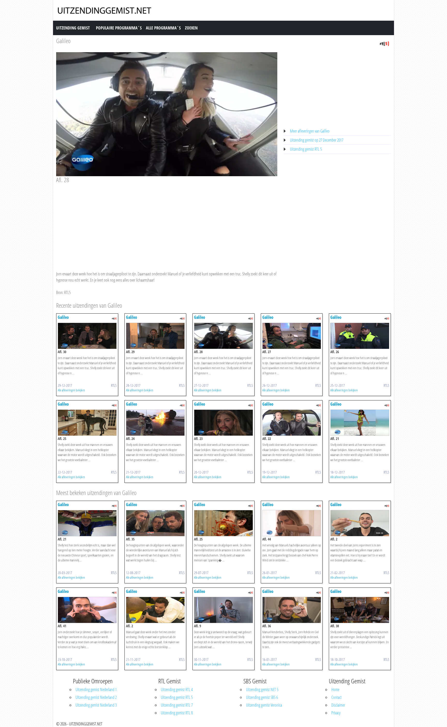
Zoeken (191, 28)
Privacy (335, 713)
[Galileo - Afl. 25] (87, 422)
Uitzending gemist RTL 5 (306, 149)
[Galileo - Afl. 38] (359, 609)
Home (335, 689)
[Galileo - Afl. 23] (223, 422)
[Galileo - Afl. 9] (223, 609)
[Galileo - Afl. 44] (291, 522)
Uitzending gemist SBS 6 (262, 697)
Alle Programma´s (163, 28)
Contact (336, 697)
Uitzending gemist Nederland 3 (96, 705)
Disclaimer (338, 705)
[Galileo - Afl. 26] (359, 335)
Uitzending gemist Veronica (264, 705)
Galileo (63, 40)
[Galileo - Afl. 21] (359, 422)
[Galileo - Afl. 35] (155, 522)
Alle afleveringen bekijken (71, 390)
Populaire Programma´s (119, 28)
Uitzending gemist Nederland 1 (96, 689)
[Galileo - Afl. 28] (223, 335)
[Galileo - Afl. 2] (359, 522)
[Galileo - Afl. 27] (291, 335)
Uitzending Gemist (73, 28)
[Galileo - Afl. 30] (87, 335)
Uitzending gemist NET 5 (262, 689)
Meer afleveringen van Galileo (310, 131)
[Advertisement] (166, 222)
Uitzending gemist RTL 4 (177, 689)
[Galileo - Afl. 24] (155, 422)
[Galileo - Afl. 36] (291, 609)
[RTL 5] (384, 43)
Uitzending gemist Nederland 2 (96, 697)
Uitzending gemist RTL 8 (177, 713)
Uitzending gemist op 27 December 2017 (316, 140)
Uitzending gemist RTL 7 (177, 705)
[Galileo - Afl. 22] (291, 422)
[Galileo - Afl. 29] (155, 335)
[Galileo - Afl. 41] (87, 609)
